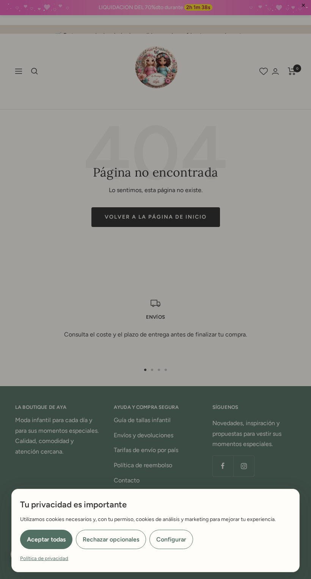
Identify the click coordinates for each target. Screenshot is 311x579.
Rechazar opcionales (111, 539)
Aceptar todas (46, 539)
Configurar (171, 539)
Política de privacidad (44, 558)
